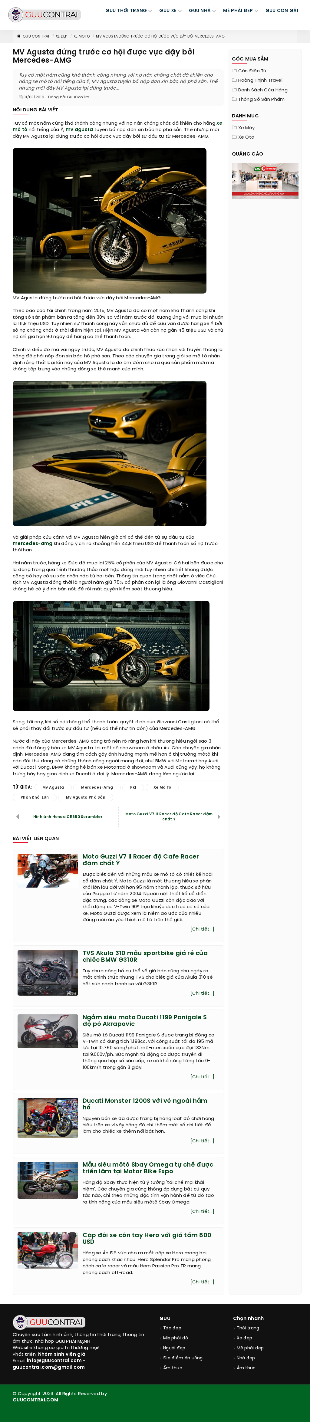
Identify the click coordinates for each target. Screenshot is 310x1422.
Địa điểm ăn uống (183, 1358)
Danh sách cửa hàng (263, 90)
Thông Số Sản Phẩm (261, 99)
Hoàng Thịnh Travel (260, 80)
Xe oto (246, 137)
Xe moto (82, 36)
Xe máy (246, 128)
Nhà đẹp (246, 1358)
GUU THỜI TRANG (126, 10)
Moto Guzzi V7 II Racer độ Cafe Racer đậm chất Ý (169, 816)
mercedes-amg (33, 543)
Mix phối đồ (175, 1338)
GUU (165, 1318)
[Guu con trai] (44, 15)
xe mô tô (162, 788)
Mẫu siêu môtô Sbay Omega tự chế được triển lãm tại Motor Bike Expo (148, 1168)
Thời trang (248, 1328)
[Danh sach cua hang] (265, 180)
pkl (133, 788)
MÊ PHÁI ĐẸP (238, 10)
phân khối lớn (35, 798)
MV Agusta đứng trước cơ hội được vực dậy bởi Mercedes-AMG (160, 36)
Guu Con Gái (281, 10)
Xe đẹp (61, 36)
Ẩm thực (172, 1368)
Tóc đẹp (172, 1328)
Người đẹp (174, 1348)
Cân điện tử (252, 71)
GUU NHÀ (200, 10)
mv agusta (79, 129)
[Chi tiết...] (202, 929)
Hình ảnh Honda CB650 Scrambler (67, 817)
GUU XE (167, 10)
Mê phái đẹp (250, 1348)
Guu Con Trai (36, 36)
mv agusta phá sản (85, 798)
